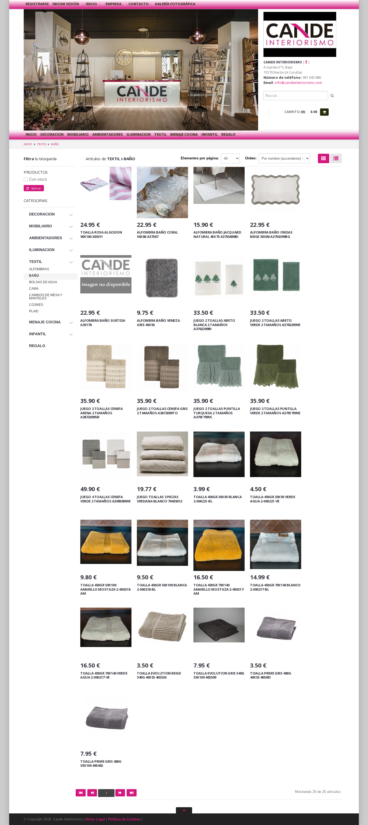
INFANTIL (210, 134)
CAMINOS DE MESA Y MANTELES (45, 296)
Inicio (91, 3)
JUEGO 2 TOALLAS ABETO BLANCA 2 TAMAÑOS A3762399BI (214, 324)
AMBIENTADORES (107, 134)
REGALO (228, 134)
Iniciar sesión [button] (66, 3)
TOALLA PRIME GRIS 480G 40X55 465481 (270, 675)
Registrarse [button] (37, 3)
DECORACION (52, 134)
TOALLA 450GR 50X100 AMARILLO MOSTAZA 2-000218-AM (105, 589)
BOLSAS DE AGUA (43, 282)
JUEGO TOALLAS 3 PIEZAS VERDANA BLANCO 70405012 (159, 499)
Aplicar (35, 188)
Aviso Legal (95, 819)
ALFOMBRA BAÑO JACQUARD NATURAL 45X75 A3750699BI (217, 234)
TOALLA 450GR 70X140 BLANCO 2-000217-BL (275, 587)
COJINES (36, 305)
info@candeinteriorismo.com (298, 82)
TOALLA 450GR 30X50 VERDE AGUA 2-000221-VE (272, 499)
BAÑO (55, 144)
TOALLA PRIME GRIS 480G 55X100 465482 (100, 763)
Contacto (139, 3)
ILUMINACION (139, 134)
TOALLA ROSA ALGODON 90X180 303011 (101, 234)
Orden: (250, 158)
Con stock (38, 179)
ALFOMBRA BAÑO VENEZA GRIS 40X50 (158, 322)
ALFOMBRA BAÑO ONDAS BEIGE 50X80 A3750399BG (271, 234)
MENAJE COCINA (184, 134)
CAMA (34, 288)
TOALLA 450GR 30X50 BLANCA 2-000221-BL (217, 499)
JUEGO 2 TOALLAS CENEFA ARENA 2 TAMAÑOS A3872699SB (101, 412)
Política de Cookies (124, 819)
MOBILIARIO (78, 134)
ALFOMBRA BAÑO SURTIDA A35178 (102, 322)
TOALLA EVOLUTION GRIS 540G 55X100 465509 (218, 675)
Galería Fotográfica (175, 3)
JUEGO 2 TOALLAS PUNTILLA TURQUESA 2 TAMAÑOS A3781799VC (216, 412)
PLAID (34, 311)
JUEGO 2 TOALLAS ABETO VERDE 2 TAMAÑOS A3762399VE (275, 322)
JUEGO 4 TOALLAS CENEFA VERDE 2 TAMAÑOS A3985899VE (105, 499)
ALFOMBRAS (39, 269)
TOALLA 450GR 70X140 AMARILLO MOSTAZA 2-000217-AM (218, 589)
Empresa (113, 3)
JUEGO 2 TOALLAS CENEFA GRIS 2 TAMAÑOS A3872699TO (162, 410)
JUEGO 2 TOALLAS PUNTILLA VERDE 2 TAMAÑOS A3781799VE (275, 410)
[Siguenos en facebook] (306, 62)
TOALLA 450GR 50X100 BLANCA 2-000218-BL (162, 587)
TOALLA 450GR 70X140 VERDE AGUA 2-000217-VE (103, 675)
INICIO (28, 144)
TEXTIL (160, 134)
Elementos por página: (200, 158)
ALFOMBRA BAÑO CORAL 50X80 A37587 (157, 234)
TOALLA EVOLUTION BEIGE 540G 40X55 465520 (159, 675)
